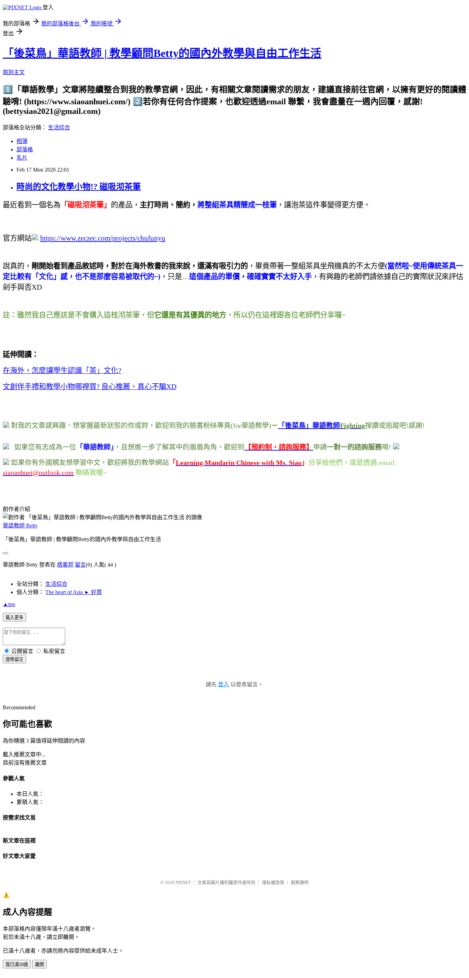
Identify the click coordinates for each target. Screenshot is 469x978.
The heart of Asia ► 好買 (73, 592)
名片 (21, 158)
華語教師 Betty (20, 525)
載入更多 (14, 617)
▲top (9, 604)
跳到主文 (14, 72)
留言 (80, 565)
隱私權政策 (273, 882)
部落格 (24, 149)
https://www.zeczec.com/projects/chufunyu (102, 238)
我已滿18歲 (16, 964)
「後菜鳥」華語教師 (309, 425)
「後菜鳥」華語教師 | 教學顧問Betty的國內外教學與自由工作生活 (162, 53)
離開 (39, 964)
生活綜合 (59, 127)
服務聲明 (300, 882)
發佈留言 (14, 659)
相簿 (21, 141)
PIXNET (183, 882)
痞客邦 (65, 565)
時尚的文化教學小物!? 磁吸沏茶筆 (78, 186)
